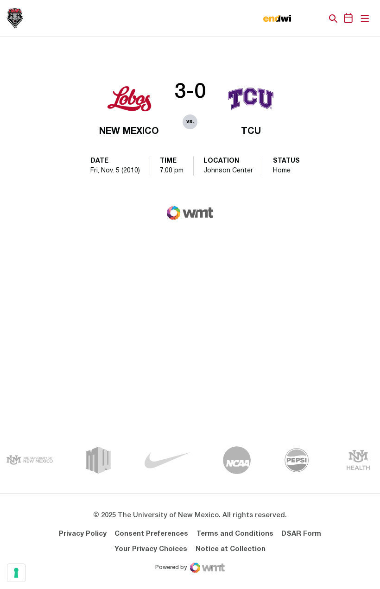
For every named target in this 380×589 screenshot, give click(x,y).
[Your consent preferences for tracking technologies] (16, 573)
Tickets (301, 18)
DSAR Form (301, 534)
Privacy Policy (83, 534)
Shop (317, 18)
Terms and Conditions (234, 534)
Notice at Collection (231, 549)
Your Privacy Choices (150, 549)
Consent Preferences (151, 534)
